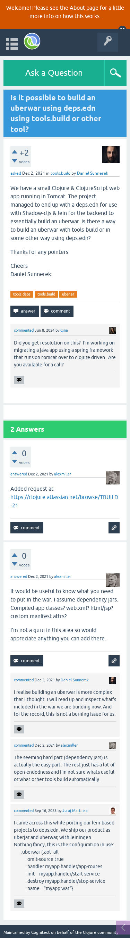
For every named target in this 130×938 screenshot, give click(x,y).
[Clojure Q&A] (32, 41)
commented (24, 330)
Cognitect (40, 932)
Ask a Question (54, 72)
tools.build (60, 173)
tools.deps (22, 294)
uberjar (68, 294)
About (77, 8)
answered (18, 474)
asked (15, 173)
